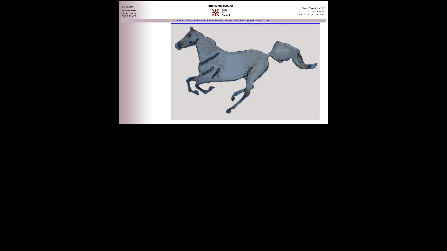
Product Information (195, 20)
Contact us (239, 20)
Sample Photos (214, 20)
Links (267, 20)
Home (180, 20)
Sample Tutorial (255, 20)
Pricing (228, 20)
